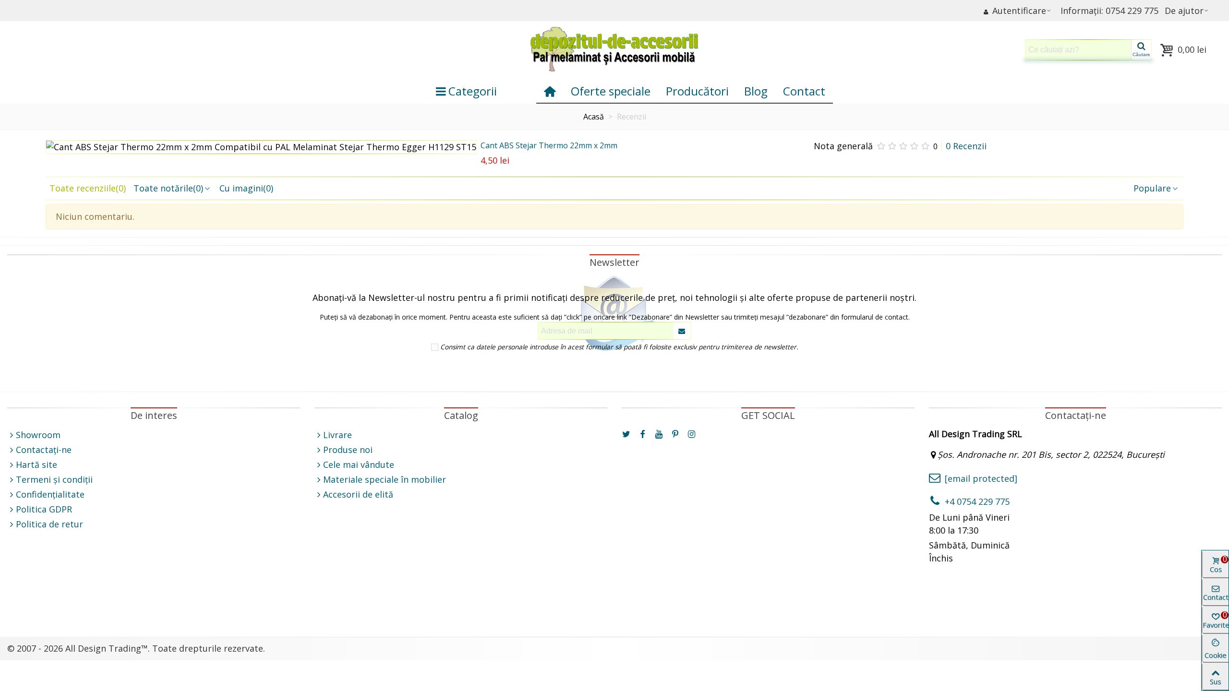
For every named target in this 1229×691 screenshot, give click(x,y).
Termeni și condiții (54, 479)
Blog (756, 91)
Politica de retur (49, 524)
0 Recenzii (966, 146)
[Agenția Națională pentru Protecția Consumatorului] (460, 603)
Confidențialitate (50, 494)
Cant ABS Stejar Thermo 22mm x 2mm (549, 145)
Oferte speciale (611, 91)
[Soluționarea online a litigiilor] (768, 603)
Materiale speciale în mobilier (384, 479)
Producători (697, 91)
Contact (804, 91)
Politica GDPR (44, 509)
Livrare (337, 435)
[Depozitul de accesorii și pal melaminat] (614, 50)
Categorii (472, 91)
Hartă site (36, 464)
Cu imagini (246, 188)
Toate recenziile (87, 188)
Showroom (38, 435)
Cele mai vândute (358, 464)
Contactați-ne (44, 449)
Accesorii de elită (358, 494)
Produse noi (348, 449)
